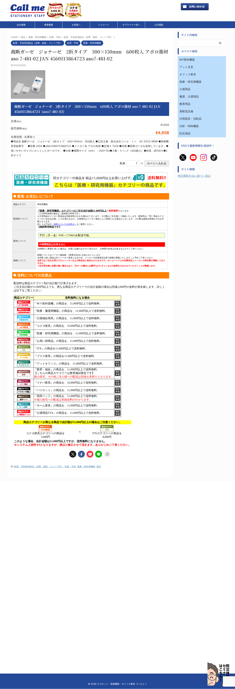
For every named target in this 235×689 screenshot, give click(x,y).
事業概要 (48, 24)
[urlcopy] (107, 454)
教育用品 (184, 104)
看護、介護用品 (189, 96)
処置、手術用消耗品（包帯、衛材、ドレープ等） (38, 466)
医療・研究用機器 (86, 466)
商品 (99, 466)
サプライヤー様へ (131, 24)
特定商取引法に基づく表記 (194, 176)
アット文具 (186, 67)
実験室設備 (186, 111)
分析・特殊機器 (189, 126)
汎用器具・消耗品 (190, 118)
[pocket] (90, 454)
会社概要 (21, 24)
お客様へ (76, 24)
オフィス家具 (187, 74)
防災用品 (184, 133)
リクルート (103, 24)
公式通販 (158, 24)
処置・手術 (70, 466)
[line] (98, 454)
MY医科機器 (187, 59)
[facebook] (81, 454)
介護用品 (184, 89)
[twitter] (72, 454)
